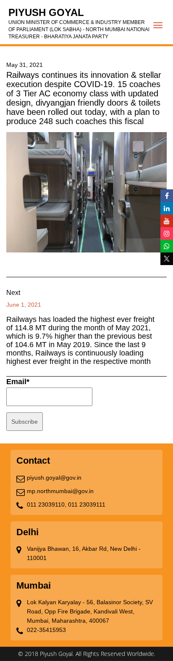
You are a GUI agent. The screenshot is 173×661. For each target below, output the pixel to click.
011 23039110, (46, 504)
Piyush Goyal (79, 23)
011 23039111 (86, 504)
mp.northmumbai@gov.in (60, 491)
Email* (17, 381)
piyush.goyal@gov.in (54, 477)
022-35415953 (46, 629)
